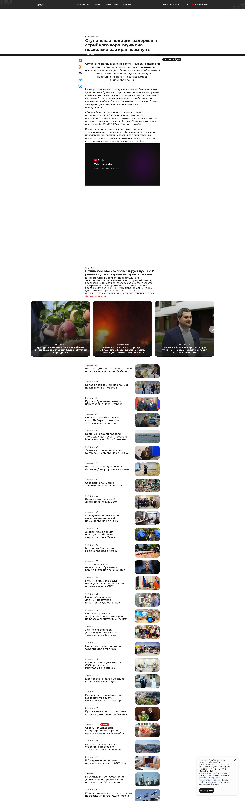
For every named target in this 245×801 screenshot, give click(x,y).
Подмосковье (111, 4)
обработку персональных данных (210, 779)
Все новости (83, 4)
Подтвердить (206, 790)
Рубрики (127, 4)
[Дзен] (171, 59)
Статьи (97, 4)
